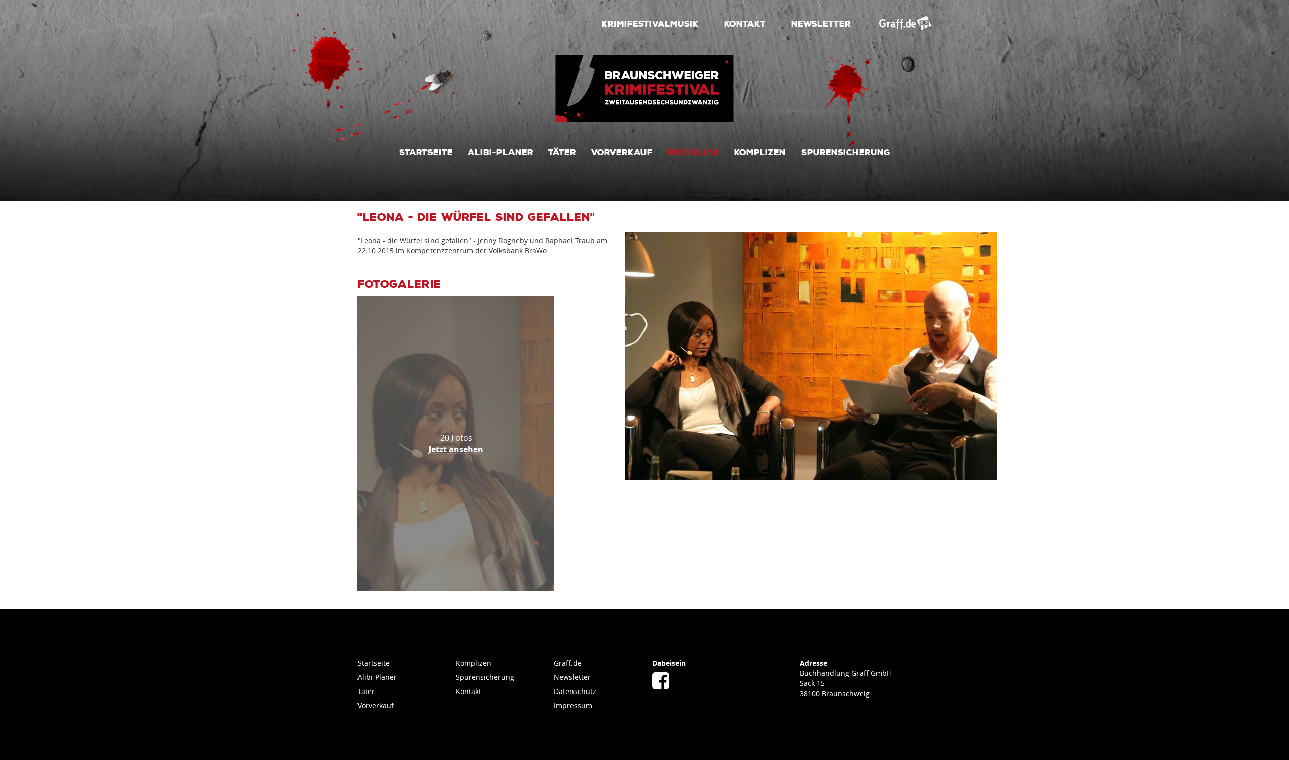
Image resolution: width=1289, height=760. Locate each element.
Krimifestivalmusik (650, 23)
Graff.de (568, 663)
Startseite (426, 152)
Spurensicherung (845, 152)
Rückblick (693, 152)
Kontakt (745, 23)
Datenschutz (575, 691)
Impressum (573, 705)
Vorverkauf (622, 152)
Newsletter (821, 23)
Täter (562, 152)
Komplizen (760, 152)
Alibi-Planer (500, 152)
